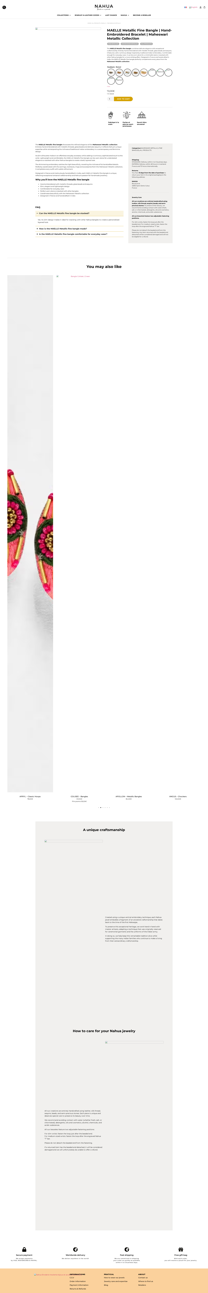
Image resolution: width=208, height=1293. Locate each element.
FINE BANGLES (113, 44)
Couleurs (111, 67)
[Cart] (204, 7)
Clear (108, 86)
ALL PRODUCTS (96, 23)
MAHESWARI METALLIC (130, 44)
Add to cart (123, 99)
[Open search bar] (4, 7)
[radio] (111, 72)
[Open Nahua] (128, 15)
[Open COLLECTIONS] (70, 15)
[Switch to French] (185, 7)
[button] (98, 807)
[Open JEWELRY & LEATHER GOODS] (100, 15)
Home (89, 23)
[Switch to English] (193, 7)
